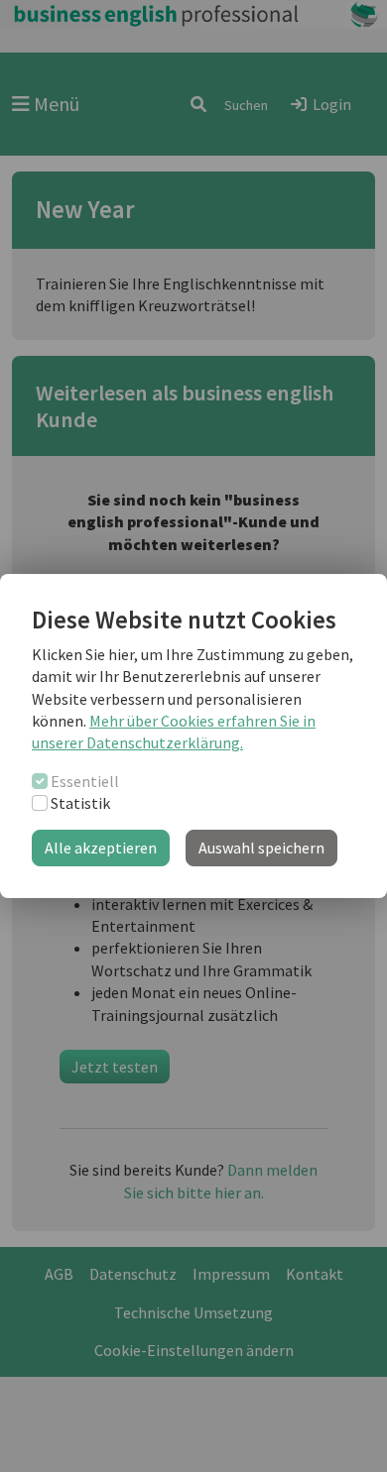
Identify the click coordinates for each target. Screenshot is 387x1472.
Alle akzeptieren (101, 847)
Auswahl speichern (261, 847)
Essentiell (85, 781)
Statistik (80, 803)
